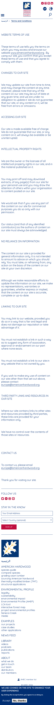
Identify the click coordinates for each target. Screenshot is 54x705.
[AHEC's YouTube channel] (42, 3)
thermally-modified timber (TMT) (19, 581)
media (4, 615)
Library (6, 640)
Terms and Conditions (21, 21)
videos (4, 644)
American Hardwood (16, 566)
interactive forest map (13, 607)
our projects (8, 624)
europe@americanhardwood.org (20, 384)
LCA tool (6, 604)
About (5, 657)
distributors (7, 669)
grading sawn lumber (13, 575)
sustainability (8, 595)
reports (5, 652)
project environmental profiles (18, 610)
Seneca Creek (8, 612)
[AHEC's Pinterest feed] (48, 3)
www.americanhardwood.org (27, 52)
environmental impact (13, 598)
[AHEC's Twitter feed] (2, 498)
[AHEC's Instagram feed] (45, 3)
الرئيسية (4, 21)
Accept (6, 700)
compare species (10, 572)
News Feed (8, 635)
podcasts (6, 646)
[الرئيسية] (10, 548)
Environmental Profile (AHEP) (17, 601)
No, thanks (19, 700)
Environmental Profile (17, 589)
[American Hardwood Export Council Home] (27, 9)
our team (6, 667)
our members (8, 672)
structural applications (13, 584)
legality (5, 592)
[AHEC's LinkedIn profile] (52, 3)
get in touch (7, 664)
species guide (8, 569)
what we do (7, 661)
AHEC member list (28, 679)
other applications (11, 630)
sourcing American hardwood (17, 578)
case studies (8, 627)
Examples (7, 621)
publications (7, 649)
